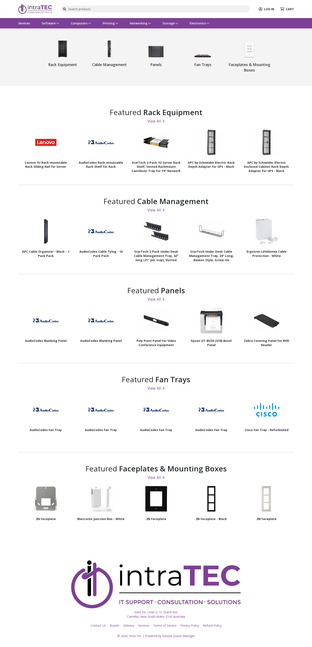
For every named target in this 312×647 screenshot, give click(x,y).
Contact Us (98, 625)
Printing (109, 23)
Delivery (128, 625)
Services (24, 23)
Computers (79, 23)
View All (154, 121)
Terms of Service (165, 625)
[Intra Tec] (35, 9)
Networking (139, 23)
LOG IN (269, 9)
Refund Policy (212, 625)
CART (290, 9)
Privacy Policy (189, 625)
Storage (169, 23)
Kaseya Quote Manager (178, 636)
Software (49, 23)
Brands (114, 625)
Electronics (198, 23)
